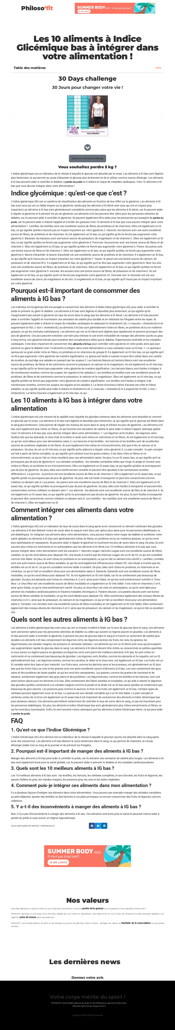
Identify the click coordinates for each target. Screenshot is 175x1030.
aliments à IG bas (82, 343)
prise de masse (28, 917)
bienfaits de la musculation (136, 923)
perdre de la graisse (92, 908)
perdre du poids (73, 181)
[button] (157, 68)
